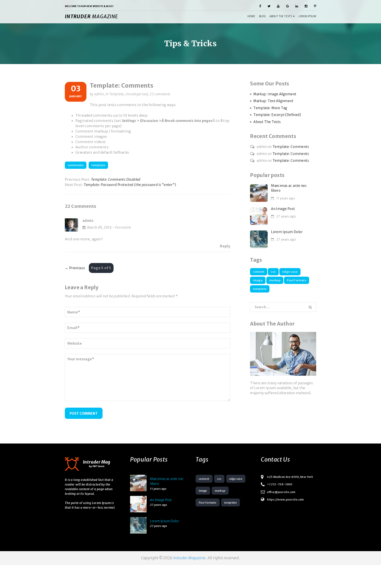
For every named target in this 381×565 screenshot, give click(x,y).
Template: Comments (121, 85)
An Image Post (283, 209)
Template (116, 94)
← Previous (75, 268)
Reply (225, 246)
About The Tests (280, 16)
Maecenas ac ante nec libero (289, 188)
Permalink (123, 227)
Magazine (91, 16)
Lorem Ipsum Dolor (287, 232)
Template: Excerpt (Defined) (277, 115)
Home (251, 16)
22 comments (159, 94)
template (98, 165)
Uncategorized (136, 94)
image (258, 280)
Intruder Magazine (189, 558)
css (273, 272)
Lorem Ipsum (307, 16)
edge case (290, 272)
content (258, 272)
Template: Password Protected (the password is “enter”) (130, 184)
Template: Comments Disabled (115, 179)
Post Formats (296, 280)
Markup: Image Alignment (274, 94)
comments (76, 165)
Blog (262, 16)
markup (274, 280)
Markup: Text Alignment (273, 101)
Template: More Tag (270, 108)
